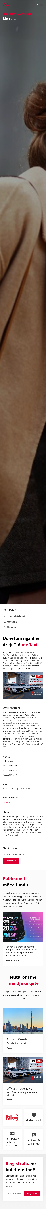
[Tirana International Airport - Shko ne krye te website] (4, 4)
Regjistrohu (32, 1193)
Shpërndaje (11, 860)
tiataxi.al (6, 802)
